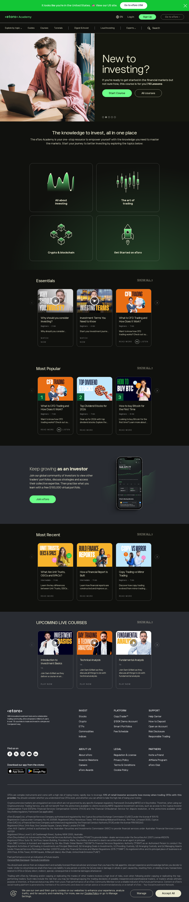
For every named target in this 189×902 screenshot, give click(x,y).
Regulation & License (125, 755)
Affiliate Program (158, 760)
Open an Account (158, 726)
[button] (154, 27)
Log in (131, 17)
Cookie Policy (121, 770)
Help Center (155, 716)
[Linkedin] (35, 754)
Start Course (117, 95)
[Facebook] (9, 754)
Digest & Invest (81, 28)
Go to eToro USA (133, 5)
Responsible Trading (159, 736)
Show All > (145, 280)
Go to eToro (171, 17)
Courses (44, 28)
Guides (31, 28)
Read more (125, 342)
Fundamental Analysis (131, 660)
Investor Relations (88, 760)
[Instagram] (22, 754)
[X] (16, 754)
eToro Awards (86, 770)
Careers (83, 765)
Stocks (83, 716)
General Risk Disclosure (18, 860)
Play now (46, 684)
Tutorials (58, 28)
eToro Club (154, 765)
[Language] (119, 16)
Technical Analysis (90, 660)
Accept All (168, 893)
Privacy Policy (121, 760)
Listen (144, 342)
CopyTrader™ (121, 716)
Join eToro (42, 499)
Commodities (86, 731)
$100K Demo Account (126, 721)
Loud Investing (108, 28)
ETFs (81, 726)
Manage (141, 893)
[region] (94, 894)
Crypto (83, 721)
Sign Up (147, 17)
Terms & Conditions (124, 765)
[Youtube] (29, 754)
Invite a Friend (156, 755)
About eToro (85, 755)
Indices (82, 736)
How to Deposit (157, 721)
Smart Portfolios (123, 726)
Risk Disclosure (157, 731)
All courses (148, 95)
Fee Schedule (121, 731)
